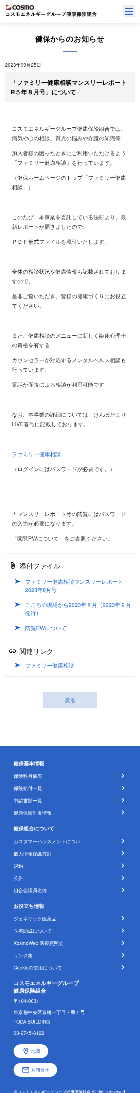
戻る (70, 700)
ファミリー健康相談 (36, 454)
